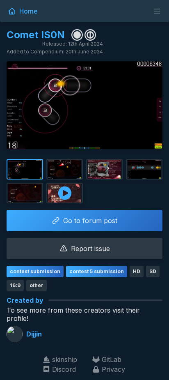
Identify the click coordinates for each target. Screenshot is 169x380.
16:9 (15, 285)
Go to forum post (90, 220)
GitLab (111, 359)
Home (28, 11)
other (36, 285)
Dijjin (34, 334)
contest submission (35, 271)
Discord (64, 369)
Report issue (90, 248)
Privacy (113, 369)
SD (152, 271)
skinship (64, 359)
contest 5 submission (96, 271)
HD (136, 271)
